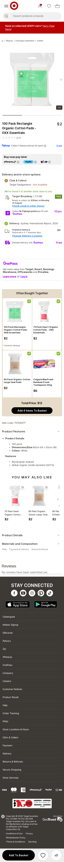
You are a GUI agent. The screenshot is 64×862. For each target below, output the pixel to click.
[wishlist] (49, 6)
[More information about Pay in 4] (35, 161)
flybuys (7, 640)
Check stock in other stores (28, 206)
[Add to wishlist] (43, 855)
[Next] (58, 499)
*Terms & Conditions (15, 841)
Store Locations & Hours (16, 729)
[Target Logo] (14, 6)
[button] (18, 855)
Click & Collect (10, 737)
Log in (24, 276)
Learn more (9, 276)
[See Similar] (22, 487)
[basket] (57, 6)
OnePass (7, 665)
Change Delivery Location (27, 235)
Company (8, 673)
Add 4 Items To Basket (32, 410)
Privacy (29, 833)
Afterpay (7, 656)
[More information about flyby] (45, 145)
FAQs (5, 721)
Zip (4, 648)
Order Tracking (11, 713)
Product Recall (10, 697)
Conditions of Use (14, 833)
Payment (7, 745)
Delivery (7, 753)
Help (5, 705)
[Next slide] (61, 80)
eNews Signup (10, 624)
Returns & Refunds (13, 761)
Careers (7, 681)
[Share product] (56, 855)
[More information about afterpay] (18, 161)
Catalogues (9, 616)
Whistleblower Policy (15, 837)
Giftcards (8, 632)
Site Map (32, 841)
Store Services (10, 777)
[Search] (6, 16)
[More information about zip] (49, 161)
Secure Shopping (12, 769)
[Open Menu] (6, 6)
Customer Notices (12, 689)
